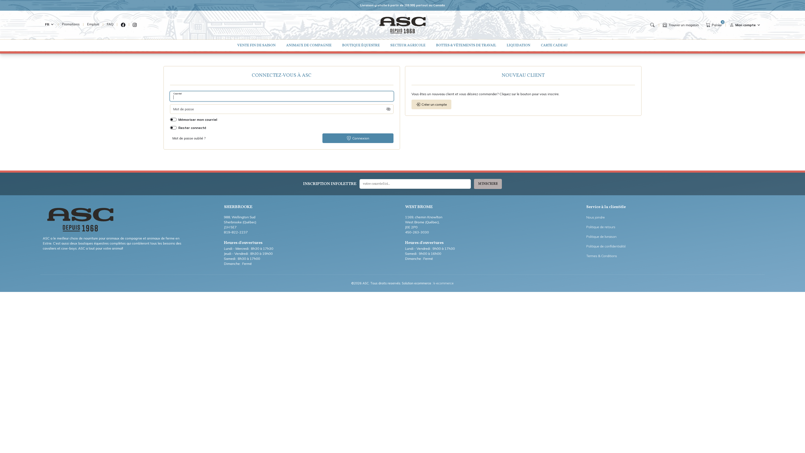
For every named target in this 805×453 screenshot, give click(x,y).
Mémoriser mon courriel (197, 119)
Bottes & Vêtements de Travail (466, 45)
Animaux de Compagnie (309, 45)
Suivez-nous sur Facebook (123, 25)
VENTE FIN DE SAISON (256, 45)
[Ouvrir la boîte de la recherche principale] (652, 25)
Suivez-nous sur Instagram (135, 25)
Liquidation (518, 45)
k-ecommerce (444, 283)
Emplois (93, 24)
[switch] (388, 109)
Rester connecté (192, 128)
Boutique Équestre (361, 45)
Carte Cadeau (554, 45)
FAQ (110, 24)
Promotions (71, 24)
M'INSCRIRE (488, 184)
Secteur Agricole (408, 45)
